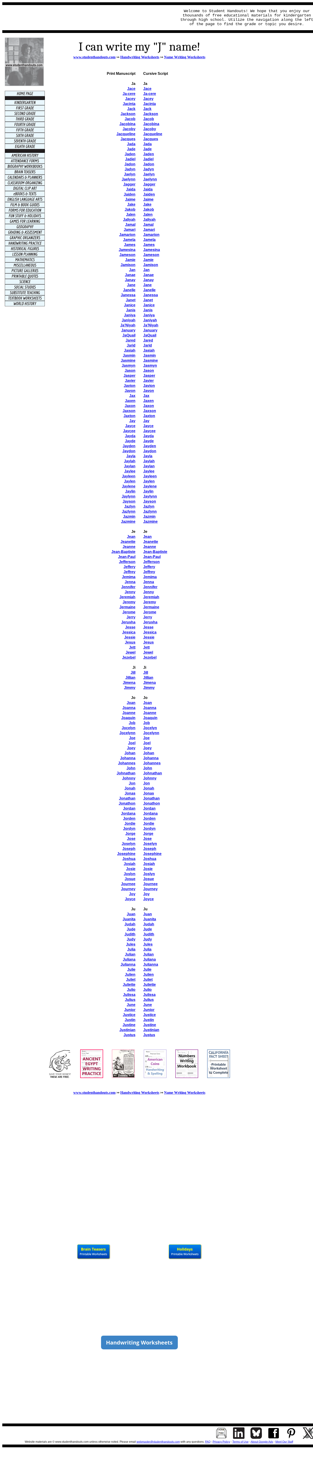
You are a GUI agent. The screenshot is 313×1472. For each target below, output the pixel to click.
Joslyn (129, 874)
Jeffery (129, 567)
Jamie (148, 260)
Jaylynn (150, 496)
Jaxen (148, 401)
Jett (132, 647)
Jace (147, 89)
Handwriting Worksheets (139, 57)
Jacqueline (152, 134)
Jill (133, 672)
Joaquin (128, 718)
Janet (148, 300)
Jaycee (149, 431)
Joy (132, 894)
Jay (146, 421)
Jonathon (127, 803)
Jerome (128, 612)
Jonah (129, 788)
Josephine (126, 854)
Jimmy (129, 688)
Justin (130, 1020)
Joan (131, 703)
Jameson (151, 255)
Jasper (149, 375)
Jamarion (151, 235)
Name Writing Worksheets (184, 57)
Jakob (148, 209)
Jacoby (149, 129)
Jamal (148, 224)
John (130, 768)
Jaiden (149, 194)
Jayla (147, 456)
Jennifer (128, 587)
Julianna (128, 964)
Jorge (130, 834)
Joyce (130, 899)
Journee (128, 884)
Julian (130, 954)
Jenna (130, 582)
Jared (148, 340)
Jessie (129, 637)
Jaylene (150, 486)
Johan (129, 753)
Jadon (148, 164)
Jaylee (148, 471)
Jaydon (149, 451)
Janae (148, 275)
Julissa (129, 995)
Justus (129, 1035)
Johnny (128, 778)
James (149, 245)
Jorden (129, 818)
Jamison (150, 265)
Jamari (149, 230)
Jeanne (149, 547)
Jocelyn (128, 728)
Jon (132, 783)
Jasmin (149, 355)
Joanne (128, 713)
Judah (129, 924)
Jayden (149, 446)
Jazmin (149, 516)
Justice (129, 1015)
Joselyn (128, 844)
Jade (147, 149)
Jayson (149, 501)
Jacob (148, 119)
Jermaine (127, 607)
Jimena (129, 683)
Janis (148, 310)
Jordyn (129, 828)
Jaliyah (149, 219)
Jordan (129, 808)
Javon (148, 391)
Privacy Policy (221, 1441)
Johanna (127, 758)
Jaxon (148, 406)
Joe (132, 738)
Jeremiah (127, 597)
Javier (148, 381)
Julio (131, 990)
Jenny (130, 592)
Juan (131, 914)
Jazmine (150, 521)
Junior (129, 1010)
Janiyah (150, 320)
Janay (148, 280)
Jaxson (149, 411)
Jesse (130, 627)
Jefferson (127, 562)
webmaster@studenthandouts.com (158, 1441)
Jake (147, 204)
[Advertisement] (88, 17)
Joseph (128, 849)
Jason (148, 370)
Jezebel (128, 657)
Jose (131, 839)
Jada (147, 144)
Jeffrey (129, 572)
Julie (131, 969)
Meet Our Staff (284, 1441)
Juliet (130, 979)
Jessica (128, 632)
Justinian (127, 1030)
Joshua (128, 859)
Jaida (148, 189)
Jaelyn (149, 174)
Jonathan (127, 798)
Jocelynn (127, 733)
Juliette (129, 985)
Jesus (130, 642)
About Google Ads (262, 1441)
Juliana (129, 959)
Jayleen (150, 476)
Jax (146, 396)
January (150, 330)
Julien (130, 974)
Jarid (147, 345)
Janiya (149, 315)
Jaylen (149, 481)
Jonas (130, 793)
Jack (147, 109)
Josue (130, 879)
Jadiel (148, 159)
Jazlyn (148, 506)
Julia (131, 949)
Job (132, 723)
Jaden (148, 154)
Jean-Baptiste (123, 552)
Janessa (150, 295)
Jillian (130, 677)
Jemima (128, 577)
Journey (128, 889)
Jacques (150, 139)
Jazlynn (150, 511)
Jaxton (149, 416)
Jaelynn (150, 179)
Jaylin (148, 491)
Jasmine (150, 360)
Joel (131, 743)
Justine (129, 1025)
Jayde (148, 441)
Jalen (148, 214)
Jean (147, 537)
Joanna (128, 708)
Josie (130, 869)
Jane (147, 285)
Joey (131, 748)
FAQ (207, 1441)
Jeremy (129, 602)
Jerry (130, 617)
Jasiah (149, 350)
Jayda (148, 436)
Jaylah (149, 461)
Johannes (126, 763)
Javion (149, 386)
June (131, 1005)
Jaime (148, 199)
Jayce (148, 426)
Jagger (149, 184)
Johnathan (126, 773)
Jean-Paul (126, 557)
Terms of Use (240, 1441)
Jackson (150, 114)
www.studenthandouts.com (94, 57)
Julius (130, 1000)
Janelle (149, 290)
